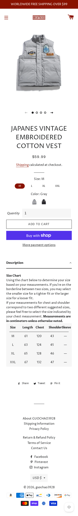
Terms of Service (39, 443)
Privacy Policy (39, 429)
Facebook (41, 457)
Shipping (22, 165)
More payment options (39, 245)
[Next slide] (52, 112)
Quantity (13, 213)
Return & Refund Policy (39, 438)
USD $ (37, 478)
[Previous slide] (26, 112)
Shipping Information (39, 424)
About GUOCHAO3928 (39, 419)
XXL (57, 186)
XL (43, 186)
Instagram (40, 467)
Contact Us (39, 448)
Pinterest (41, 462)
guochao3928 (45, 487)
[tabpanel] (39, 64)
